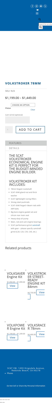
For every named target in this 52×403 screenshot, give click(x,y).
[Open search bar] (39, 20)
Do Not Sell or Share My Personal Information (26, 386)
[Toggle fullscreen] (4, 399)
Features (15, 143)
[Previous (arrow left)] (1, 402)
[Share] (6, 399)
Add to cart (30, 130)
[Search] (40, 27)
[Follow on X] (45, 6)
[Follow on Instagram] (36, 6)
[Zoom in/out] (1, 399)
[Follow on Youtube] (41, 6)
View (12, 285)
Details (14, 148)
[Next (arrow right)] (4, 402)
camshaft (36, 225)
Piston (8, 108)
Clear (33, 110)
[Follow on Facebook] (32, 6)
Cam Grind (14, 115)
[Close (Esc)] (9, 399)
